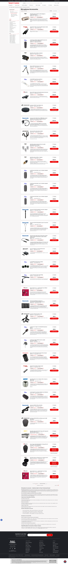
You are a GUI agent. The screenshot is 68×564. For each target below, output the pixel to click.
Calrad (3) (11, 24)
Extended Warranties (56, 550)
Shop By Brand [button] (23, 0)
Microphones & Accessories (13, 12)
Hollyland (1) (11, 28)
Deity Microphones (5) (13, 25)
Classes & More (56, 5)
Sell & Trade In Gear (55, 546)
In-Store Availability (39, 17)
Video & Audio (17, 5)
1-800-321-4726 (12, 546)
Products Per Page (42, 483)
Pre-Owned (44, 5)
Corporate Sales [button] (28, 0)
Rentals (54, 542)
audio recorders (34, 491)
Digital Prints (54, 545)
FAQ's (40, 550)
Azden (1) (11, 22)
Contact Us (40, 546)
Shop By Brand (28, 550)
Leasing (54, 549)
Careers (40, 549)
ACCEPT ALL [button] (53, 560)
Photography (10, 5)
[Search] (41, 3)
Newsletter (27, 552)
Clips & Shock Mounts (14, 14)
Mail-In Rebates (28, 549)
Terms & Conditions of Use (18, 562)
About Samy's (41, 542)
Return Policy (41, 552)
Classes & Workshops (29, 542)
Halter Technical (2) (12, 27)
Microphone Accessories (14, 13)
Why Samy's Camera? (42, 545)
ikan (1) (11, 29)
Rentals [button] (33, 0)
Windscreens (12, 16)
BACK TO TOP (56, 485)
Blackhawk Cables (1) (13, 23)
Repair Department (55, 552)
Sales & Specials (28, 545)
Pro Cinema (50, 5)
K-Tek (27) (11, 30)
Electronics (31, 5)
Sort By (51, 10)
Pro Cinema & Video (28, 546)
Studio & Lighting (24, 5)
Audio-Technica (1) (12, 21)
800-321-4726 (57, 0)
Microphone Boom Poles (14, 15)
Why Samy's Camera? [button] (17, 0)
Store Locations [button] (11, 0)
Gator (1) (11, 26)
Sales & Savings (38, 5)
